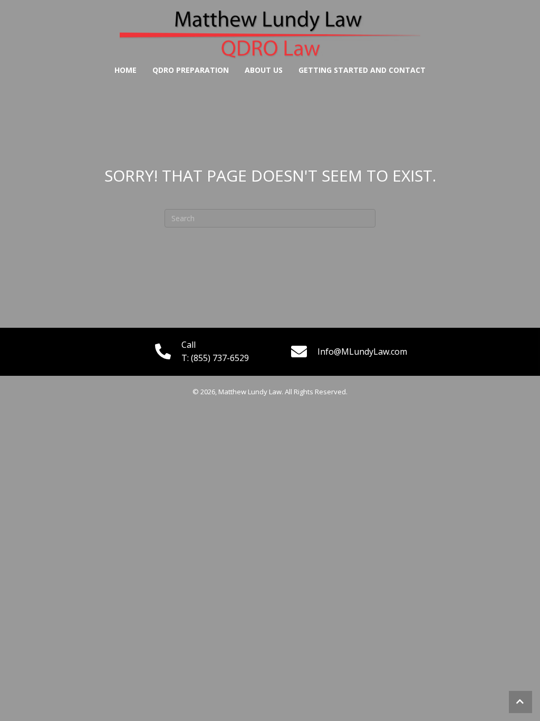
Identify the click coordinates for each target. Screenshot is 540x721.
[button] (520, 702)
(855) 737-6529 (220, 358)
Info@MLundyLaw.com (362, 351)
